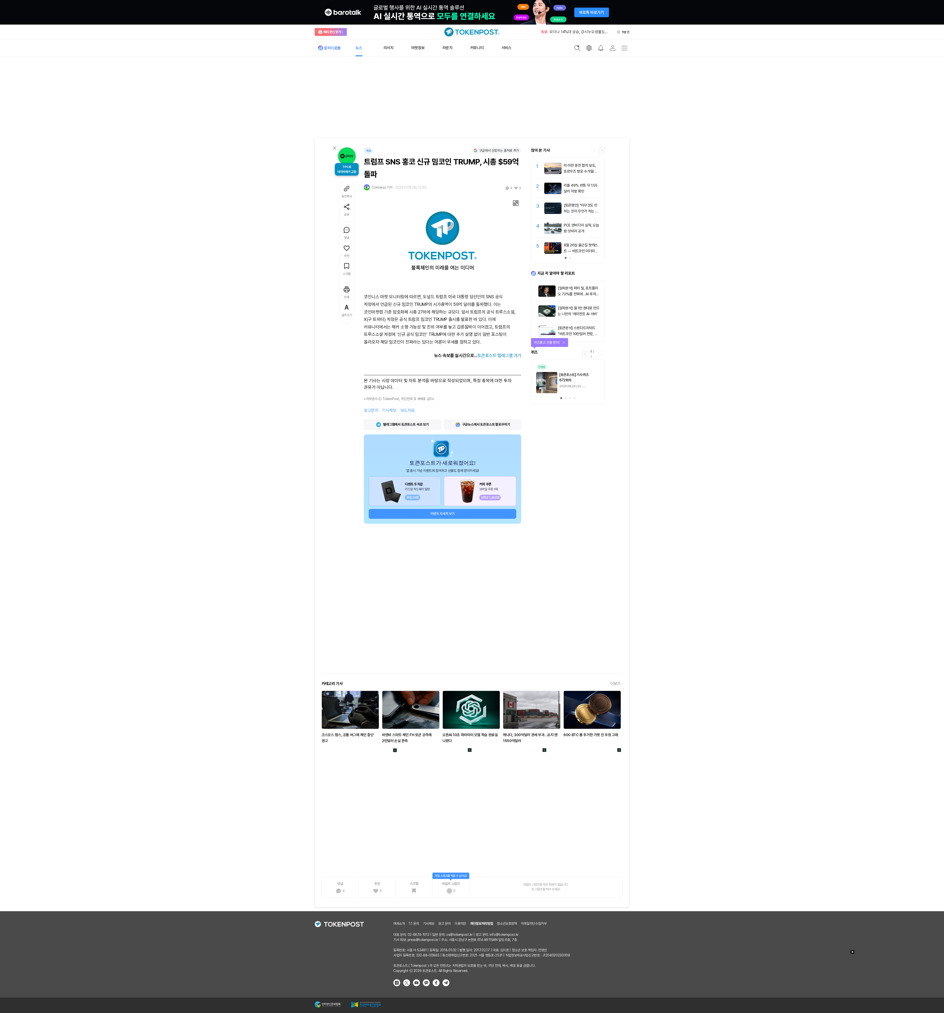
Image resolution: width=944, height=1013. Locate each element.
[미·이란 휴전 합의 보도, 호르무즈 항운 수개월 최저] (552, 173)
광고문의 (371, 410)
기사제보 (389, 410)
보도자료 (407, 410)
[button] (602, 150)
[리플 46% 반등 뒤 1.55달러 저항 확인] (552, 193)
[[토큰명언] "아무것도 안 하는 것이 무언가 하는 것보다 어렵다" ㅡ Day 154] (552, 213)
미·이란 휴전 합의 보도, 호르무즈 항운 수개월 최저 (580, 171)
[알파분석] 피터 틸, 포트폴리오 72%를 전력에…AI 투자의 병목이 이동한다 (578, 294)
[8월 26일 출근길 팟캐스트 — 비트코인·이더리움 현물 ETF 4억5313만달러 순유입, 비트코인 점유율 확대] (552, 252)
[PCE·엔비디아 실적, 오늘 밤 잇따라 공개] (552, 233)
